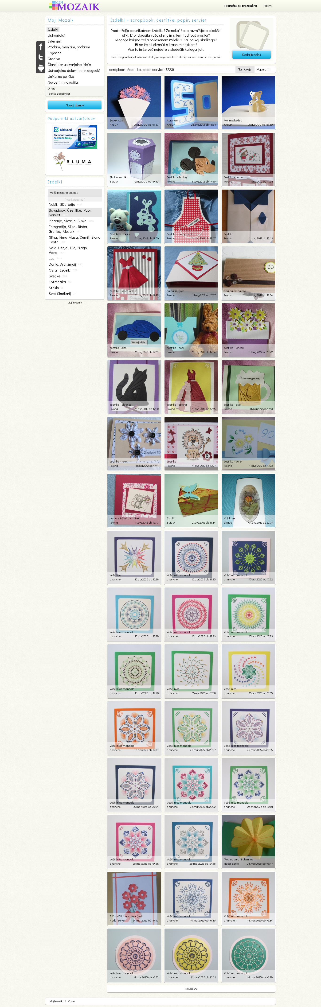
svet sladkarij (62, 293)
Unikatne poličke (61, 76)
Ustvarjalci (56, 35)
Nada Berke (231, 863)
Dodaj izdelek (251, 54)
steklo (56, 287)
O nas (51, 88)
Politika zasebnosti (59, 93)
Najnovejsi (245, 69)
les (55, 258)
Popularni (263, 69)
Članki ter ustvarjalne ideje (69, 64)
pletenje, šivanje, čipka (71, 220)
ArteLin (114, 124)
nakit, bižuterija (65, 204)
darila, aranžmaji (65, 264)
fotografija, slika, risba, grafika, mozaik (68, 229)
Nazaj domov (75, 105)
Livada (228, 522)
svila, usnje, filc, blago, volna (68, 250)
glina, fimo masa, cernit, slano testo (74, 239)
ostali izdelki (63, 270)
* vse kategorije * (75, 199)
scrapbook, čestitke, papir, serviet (70, 212)
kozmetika (60, 282)
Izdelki (53, 29)
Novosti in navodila (63, 82)
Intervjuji (55, 41)
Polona (171, 181)
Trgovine (55, 52)
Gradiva (54, 58)
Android (40, 67)
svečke (58, 276)
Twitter (40, 57)
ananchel (115, 579)
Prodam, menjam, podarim (69, 46)
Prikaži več (191, 988)
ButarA (114, 181)
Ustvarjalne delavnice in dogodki (74, 70)
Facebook (40, 46)
